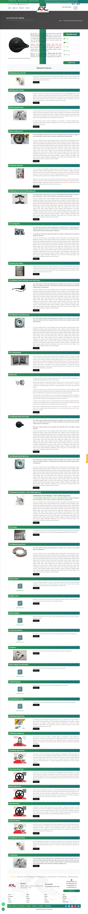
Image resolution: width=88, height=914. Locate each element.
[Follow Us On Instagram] (75, 4)
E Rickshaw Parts (12, 0)
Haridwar (64, 898)
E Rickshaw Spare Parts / (73, 876)
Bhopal (27, 901)
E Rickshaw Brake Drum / (41, 876)
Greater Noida (65, 901)
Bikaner (46, 896)
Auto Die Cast (70, 406)
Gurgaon (10, 901)
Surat (27, 896)
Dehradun (65, 896)
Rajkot (27, 894)
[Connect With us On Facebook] (72, 4)
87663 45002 (56, 886)
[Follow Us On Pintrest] (77, 4)
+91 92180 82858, (49, 886)
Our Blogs (40, 906)
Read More (36, 82)
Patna (9, 894)
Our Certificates (66, 7)
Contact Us (71, 890)
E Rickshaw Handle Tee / (52, 876)
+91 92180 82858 (13, 4)
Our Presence (21, 906)
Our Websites (47, 906)
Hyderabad (47, 901)
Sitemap (28, 906)
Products (21, 8)
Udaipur (46, 900)
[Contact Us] (3, 909)
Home (9, 8)
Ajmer (46, 894)
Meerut (64, 894)
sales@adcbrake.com (23, 4)
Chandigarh (10, 896)
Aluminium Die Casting (34, 0)
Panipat (28, 898)
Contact (75, 9)
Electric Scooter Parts (22, 0)
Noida (9, 900)
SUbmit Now (71, 62)
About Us (14, 8)
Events (28, 8)
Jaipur (64, 900)
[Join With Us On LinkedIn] (79, 4)
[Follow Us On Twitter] (74, 4)
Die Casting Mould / (31, 876)
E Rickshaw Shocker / (62, 876)
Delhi (9, 898)
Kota (46, 898)
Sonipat (28, 900)
